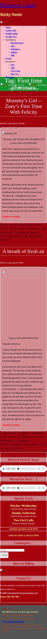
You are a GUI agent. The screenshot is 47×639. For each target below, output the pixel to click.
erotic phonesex (24, 433)
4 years (9, 123)
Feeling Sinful (11, 33)
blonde (22, 225)
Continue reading (12, 217)
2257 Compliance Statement (13, 622)
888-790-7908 (13, 597)
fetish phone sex (33, 228)
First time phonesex (13, 236)
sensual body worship (14, 448)
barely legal (14, 225)
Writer (21, 263)
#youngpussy (15, 444)
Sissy (13, 46)
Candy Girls (10, 30)
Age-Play (4, 225)
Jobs (13, 68)
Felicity (22, 123)
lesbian (25, 236)
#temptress (5, 444)
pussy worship (40, 437)
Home (8, 27)
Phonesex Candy (18, 5)
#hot (2, 236)
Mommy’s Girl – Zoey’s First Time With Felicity (23, 106)
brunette (29, 225)
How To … (15, 74)
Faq (12, 65)
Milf (12, 55)
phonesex (35, 232)
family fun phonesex (17, 228)
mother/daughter (35, 236)
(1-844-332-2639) (31, 535)
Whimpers (15, 49)
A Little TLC (11, 37)
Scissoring (4, 240)
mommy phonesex (22, 232)
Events (8, 58)
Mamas (14, 52)
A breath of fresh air (23, 251)
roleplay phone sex (8, 440)
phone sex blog (14, 437)
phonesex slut (27, 437)
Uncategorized (23, 440)
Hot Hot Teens (17, 43)
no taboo (3, 437)
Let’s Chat (15, 71)
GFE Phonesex (38, 433)
